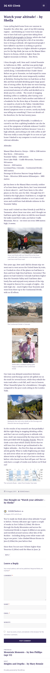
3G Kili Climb (12, 5)
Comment (8, 575)
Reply (7, 555)
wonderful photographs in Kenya (18, 37)
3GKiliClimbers (24, 491)
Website (7, 622)
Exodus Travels (29, 440)
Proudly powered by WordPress (14, 670)
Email (7, 613)
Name (7, 604)
